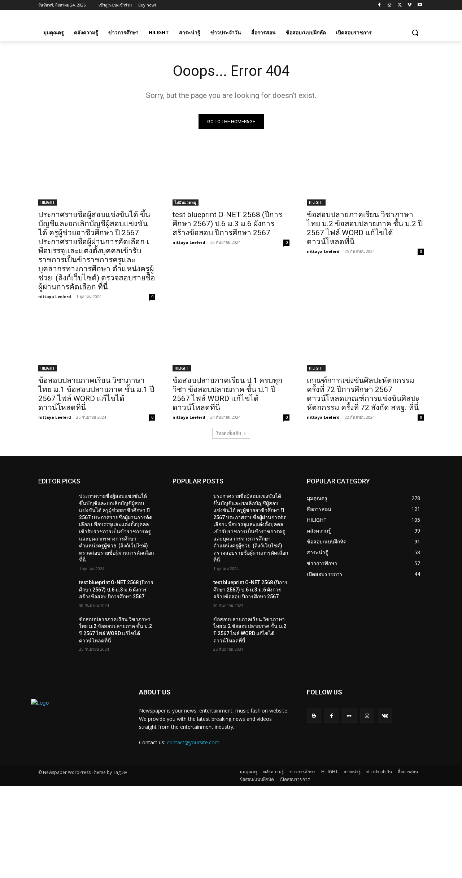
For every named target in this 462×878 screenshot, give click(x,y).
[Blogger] (314, 716)
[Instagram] (389, 5)
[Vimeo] (409, 5)
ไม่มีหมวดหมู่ (185, 202)
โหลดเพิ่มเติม (228, 433)
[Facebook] (379, 5)
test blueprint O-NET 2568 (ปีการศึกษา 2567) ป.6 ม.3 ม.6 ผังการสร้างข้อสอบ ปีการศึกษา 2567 (227, 223)
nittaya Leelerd (54, 296)
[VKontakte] (385, 716)
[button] (415, 32)
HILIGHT (47, 202)
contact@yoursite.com (193, 742)
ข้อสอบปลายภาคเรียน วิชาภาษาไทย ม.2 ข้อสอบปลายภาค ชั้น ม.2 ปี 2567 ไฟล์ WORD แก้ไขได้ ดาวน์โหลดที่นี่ (365, 228)
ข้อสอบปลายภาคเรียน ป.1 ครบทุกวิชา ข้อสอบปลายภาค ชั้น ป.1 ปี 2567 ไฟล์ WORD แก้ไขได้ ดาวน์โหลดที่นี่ (228, 394)
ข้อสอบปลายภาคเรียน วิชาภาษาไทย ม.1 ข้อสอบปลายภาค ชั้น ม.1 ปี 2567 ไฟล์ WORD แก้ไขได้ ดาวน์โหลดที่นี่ (96, 394)
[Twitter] (400, 5)
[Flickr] (349, 716)
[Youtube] (419, 5)
